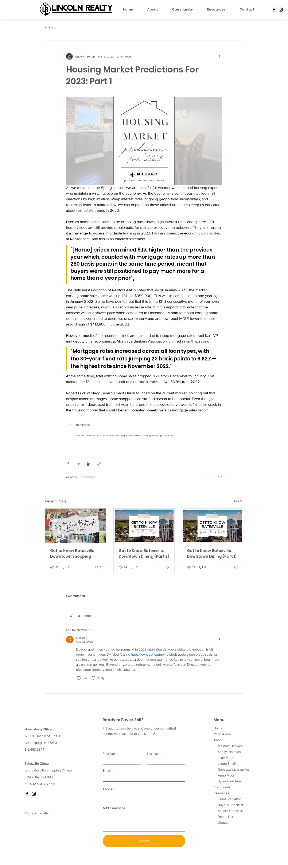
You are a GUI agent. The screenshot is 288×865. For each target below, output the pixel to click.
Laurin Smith (227, 763)
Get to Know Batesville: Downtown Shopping (72, 553)
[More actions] (219, 56)
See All (238, 500)
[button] (144, 424)
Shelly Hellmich (229, 752)
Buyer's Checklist (230, 805)
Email (107, 770)
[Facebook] (274, 9)
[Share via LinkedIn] (89, 464)
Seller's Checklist (230, 811)
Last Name (154, 753)
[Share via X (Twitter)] (78, 464)
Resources (221, 793)
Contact (223, 822)
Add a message (114, 808)
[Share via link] (99, 464)
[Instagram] (280, 9)
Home (218, 728)
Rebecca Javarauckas (233, 769)
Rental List (225, 816)
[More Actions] (219, 639)
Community (222, 787)
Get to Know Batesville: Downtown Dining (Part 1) (212, 553)
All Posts (50, 27)
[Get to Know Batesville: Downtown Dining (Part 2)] (144, 526)
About (218, 740)
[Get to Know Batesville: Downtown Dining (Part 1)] (212, 526)
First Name (110, 753)
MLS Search (222, 734)
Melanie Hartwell (230, 746)
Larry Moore (226, 757)
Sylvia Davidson (229, 781)
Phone (108, 789)
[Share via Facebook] (68, 464)
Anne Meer (226, 775)
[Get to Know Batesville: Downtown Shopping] (75, 526)
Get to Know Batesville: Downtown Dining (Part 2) (144, 553)
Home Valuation (230, 799)
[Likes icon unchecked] (79, 678)
